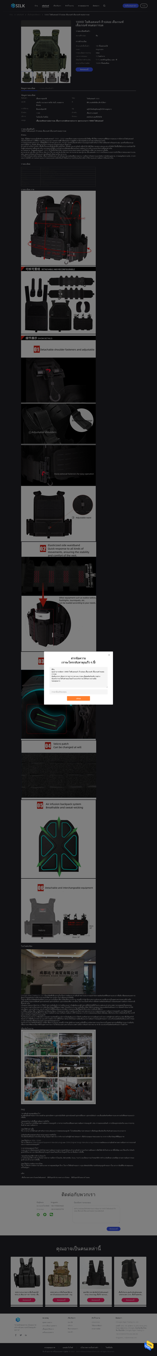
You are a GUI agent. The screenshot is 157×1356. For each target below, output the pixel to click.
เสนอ (78, 698)
